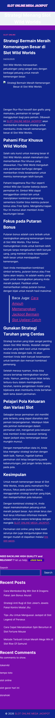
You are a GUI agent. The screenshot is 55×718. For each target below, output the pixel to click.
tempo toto (6, 672)
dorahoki (5, 695)
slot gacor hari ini (9, 687)
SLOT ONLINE (9, 35)
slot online (6, 680)
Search (4, 567)
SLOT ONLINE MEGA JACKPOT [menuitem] (24, 121)
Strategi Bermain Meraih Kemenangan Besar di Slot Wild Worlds (26, 46)
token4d (4, 665)
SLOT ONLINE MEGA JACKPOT (31, 522)
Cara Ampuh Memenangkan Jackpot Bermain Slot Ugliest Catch (26, 309)
